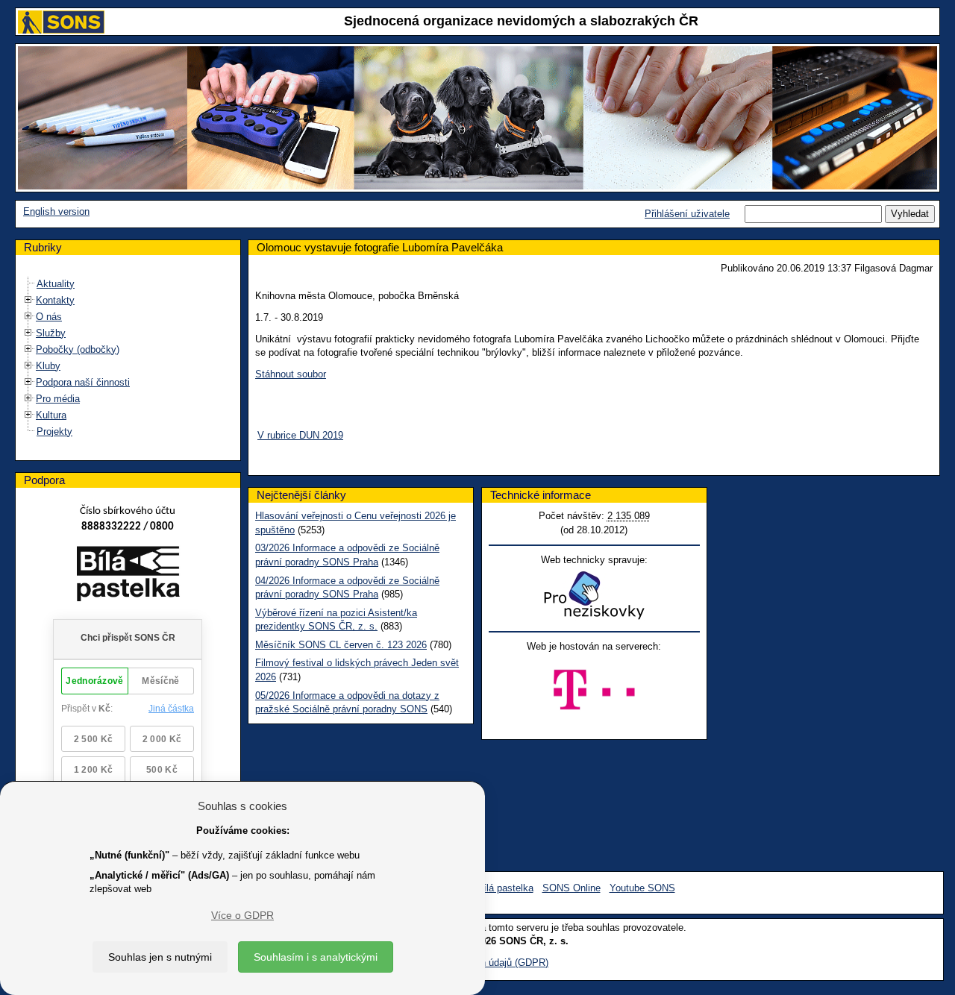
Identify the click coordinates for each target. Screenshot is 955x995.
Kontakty (55, 300)
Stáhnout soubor (290, 374)
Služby (51, 333)
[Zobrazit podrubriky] (28, 299)
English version (56, 211)
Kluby (48, 365)
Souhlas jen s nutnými (160, 957)
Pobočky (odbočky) (77, 349)
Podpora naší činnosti (83, 382)
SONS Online (571, 888)
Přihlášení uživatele (687, 213)
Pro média (58, 398)
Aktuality (56, 283)
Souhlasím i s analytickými (316, 957)
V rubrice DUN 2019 (300, 435)
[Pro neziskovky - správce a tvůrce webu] (594, 594)
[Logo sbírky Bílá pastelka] (128, 576)
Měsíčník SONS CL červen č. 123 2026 (341, 644)
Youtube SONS (642, 888)
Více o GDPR (242, 915)
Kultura (51, 415)
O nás (49, 316)
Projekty (54, 431)
